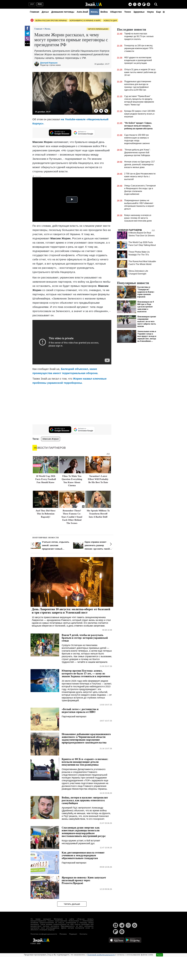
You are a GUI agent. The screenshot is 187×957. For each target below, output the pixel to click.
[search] (155, 4)
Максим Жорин (50, 439)
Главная (34, 12)
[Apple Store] (117, 940)
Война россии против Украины (51, 20)
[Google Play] (133, 940)
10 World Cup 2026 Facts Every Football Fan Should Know (45, 479)
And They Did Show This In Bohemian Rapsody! (46, 513)
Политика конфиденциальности (44, 934)
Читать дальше (72, 904)
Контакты (83, 934)
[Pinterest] (148, 4)
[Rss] (139, 4)
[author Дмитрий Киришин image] (37, 64)
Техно (127, 12)
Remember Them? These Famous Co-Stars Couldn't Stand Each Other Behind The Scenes (71, 516)
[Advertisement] (71, 404)
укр (32, 4)
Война (104, 12)
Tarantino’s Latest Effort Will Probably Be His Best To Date (98, 479)
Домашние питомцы (62, 12)
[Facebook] (27, 28)
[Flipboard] (144, 4)
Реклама (63, 934)
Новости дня (110, 20)
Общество (116, 12)
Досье (45, 12)
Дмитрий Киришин (48, 63)
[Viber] (134, 4)
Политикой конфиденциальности (101, 955)
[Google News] (134, 925)
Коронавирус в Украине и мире (85, 20)
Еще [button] (159, 12)
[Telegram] (130, 4)
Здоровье (139, 12)
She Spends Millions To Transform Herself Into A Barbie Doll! (98, 513)
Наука (150, 12)
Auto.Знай (82, 12)
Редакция (73, 934)
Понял (159, 955)
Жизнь (94, 12)
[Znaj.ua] (93, 4)
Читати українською (98, 29)
